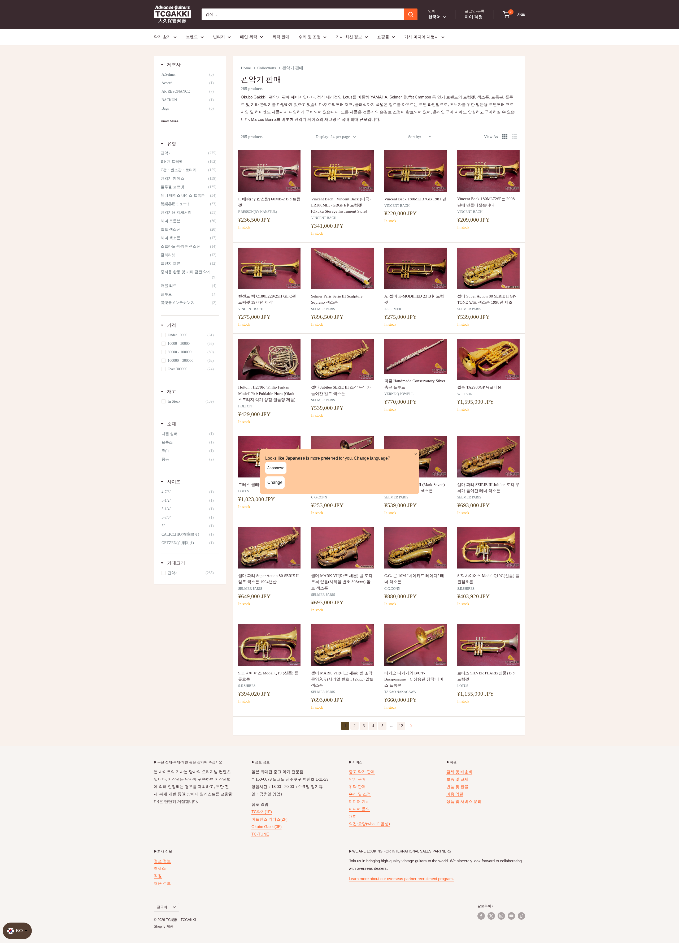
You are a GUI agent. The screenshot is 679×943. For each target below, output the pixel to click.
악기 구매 (357, 779)
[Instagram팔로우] (501, 916)
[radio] (504, 136)
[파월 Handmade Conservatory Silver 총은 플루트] (415, 356)
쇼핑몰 (383, 37)
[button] (514, 14)
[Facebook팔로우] (481, 916)
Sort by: (414, 137)
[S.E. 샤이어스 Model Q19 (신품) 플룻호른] (269, 645)
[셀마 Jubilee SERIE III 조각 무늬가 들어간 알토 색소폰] (342, 359)
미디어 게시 (359, 801)
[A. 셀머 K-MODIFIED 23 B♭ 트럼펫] (415, 268)
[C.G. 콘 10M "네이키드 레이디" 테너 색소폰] (415, 548)
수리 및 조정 (310, 37)
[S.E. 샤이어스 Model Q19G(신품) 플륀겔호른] (488, 548)
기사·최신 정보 (349, 37)
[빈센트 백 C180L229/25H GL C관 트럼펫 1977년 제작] (269, 268)
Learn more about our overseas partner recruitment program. (401, 878)
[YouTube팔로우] (511, 916)
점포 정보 (162, 861)
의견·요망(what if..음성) (369, 823)
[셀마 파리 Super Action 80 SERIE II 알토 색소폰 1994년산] (269, 548)
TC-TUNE (260, 834)
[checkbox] (189, 74)
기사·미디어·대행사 (421, 37)
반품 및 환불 (457, 786)
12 (401, 726)
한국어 (162, 907)
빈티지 (219, 37)
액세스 (160, 868)
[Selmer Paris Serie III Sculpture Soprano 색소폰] (342, 268)
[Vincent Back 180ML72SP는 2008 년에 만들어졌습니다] (488, 171)
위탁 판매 (280, 37)
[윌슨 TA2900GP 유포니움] (488, 359)
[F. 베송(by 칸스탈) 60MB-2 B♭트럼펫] (269, 171)
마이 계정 (474, 17)
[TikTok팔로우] (521, 916)
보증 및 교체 (457, 779)
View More (170, 121)
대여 (353, 816)
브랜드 (192, 37)
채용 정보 (162, 883)
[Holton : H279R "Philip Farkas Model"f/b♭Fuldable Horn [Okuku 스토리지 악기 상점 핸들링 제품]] (269, 359)
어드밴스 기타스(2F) (269, 819)
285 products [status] (252, 137)
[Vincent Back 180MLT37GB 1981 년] (415, 171)
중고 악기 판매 (362, 771)
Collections (266, 68)
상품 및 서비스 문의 (463, 801)
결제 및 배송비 (459, 771)
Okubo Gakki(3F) (266, 826)
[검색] (410, 14)
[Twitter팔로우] (491, 916)
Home (246, 68)
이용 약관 (454, 794)
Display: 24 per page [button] (333, 137)
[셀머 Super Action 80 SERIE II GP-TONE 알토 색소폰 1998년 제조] (488, 268)
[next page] (411, 726)
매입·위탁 (248, 37)
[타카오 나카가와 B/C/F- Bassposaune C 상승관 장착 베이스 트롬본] (415, 645)
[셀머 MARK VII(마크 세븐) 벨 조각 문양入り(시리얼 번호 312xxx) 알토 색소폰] (342, 645)
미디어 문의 (359, 809)
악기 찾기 (162, 37)
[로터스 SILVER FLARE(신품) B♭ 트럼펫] (488, 645)
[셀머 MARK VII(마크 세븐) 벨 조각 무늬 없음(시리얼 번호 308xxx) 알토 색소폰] (342, 548)
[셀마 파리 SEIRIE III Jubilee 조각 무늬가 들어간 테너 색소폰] (488, 456)
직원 (158, 875)
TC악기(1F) (261, 811)
